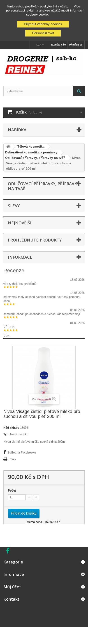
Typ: (6, 434)
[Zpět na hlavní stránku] (8, 147)
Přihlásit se (75, 44)
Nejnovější (19, 223)
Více (6, 336)
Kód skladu (11, 427)
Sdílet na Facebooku (21, 452)
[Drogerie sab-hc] (44, 63)
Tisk (13, 459)
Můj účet (12, 586)
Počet (12, 490)
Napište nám (58, 44)
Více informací (76, 8)
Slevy (14, 205)
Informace (20, 257)
